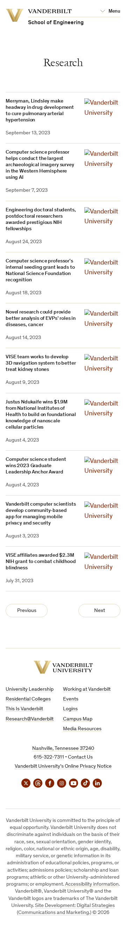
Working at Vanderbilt (87, 689)
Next (99, 610)
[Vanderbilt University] (63, 667)
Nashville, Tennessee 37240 (63, 748)
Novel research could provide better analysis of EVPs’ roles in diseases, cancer (41, 319)
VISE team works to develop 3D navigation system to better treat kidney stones (41, 363)
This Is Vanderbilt (24, 709)
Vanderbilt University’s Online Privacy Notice (63, 766)
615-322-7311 (49, 757)
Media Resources (82, 729)
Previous (26, 610)
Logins (70, 709)
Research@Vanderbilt (30, 719)
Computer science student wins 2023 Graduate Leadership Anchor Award (36, 466)
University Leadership (30, 689)
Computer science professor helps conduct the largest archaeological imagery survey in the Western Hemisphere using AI (40, 165)
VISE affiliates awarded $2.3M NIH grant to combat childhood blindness (41, 562)
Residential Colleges (28, 699)
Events (70, 699)
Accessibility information (92, 884)
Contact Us (80, 757)
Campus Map (77, 719)
